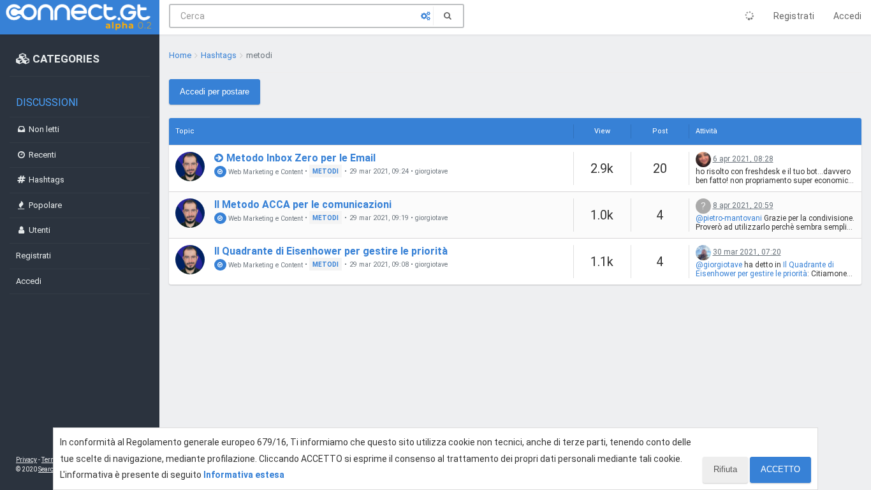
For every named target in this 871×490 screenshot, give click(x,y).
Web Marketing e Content (264, 171)
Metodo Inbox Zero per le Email (301, 158)
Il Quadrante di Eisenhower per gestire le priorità (331, 251)
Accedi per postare (214, 91)
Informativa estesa (243, 475)
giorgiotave (431, 171)
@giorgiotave (719, 264)
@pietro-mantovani (729, 218)
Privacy (26, 459)
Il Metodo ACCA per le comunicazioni (303, 204)
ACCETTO (780, 469)
